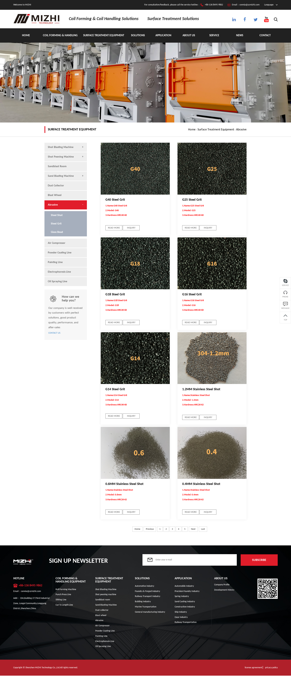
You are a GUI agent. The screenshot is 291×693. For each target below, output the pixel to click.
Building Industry (143, 601)
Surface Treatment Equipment (103, 35)
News (239, 35)
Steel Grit (56, 223)
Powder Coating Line (59, 252)
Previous (150, 529)
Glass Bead (57, 232)
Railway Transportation (186, 622)
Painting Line (55, 262)
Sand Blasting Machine (61, 176)
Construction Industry (185, 607)
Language (268, 5)
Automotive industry (144, 586)
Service (214, 35)
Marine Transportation (145, 607)
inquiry (131, 228)
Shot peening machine (61, 157)
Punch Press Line (63, 594)
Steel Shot (57, 215)
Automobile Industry (184, 586)
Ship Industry (181, 612)
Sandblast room (57, 166)
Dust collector (56, 185)
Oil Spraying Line (57, 281)
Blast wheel (54, 195)
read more (114, 228)
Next (193, 529)
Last (203, 529)
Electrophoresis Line (59, 272)
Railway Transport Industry (147, 596)
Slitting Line (61, 599)
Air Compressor (56, 243)
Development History (224, 590)
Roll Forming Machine (66, 589)
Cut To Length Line (64, 605)
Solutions (138, 35)
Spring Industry (182, 596)
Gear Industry (181, 617)
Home (26, 35)
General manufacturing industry (150, 612)
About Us (189, 35)
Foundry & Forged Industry (147, 591)
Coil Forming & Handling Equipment (60, 38)
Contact (265, 35)
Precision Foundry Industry (187, 591)
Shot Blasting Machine (60, 147)
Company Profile (222, 584)
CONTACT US (54, 333)
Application (163, 35)
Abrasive (241, 129)
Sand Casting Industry (185, 601)
